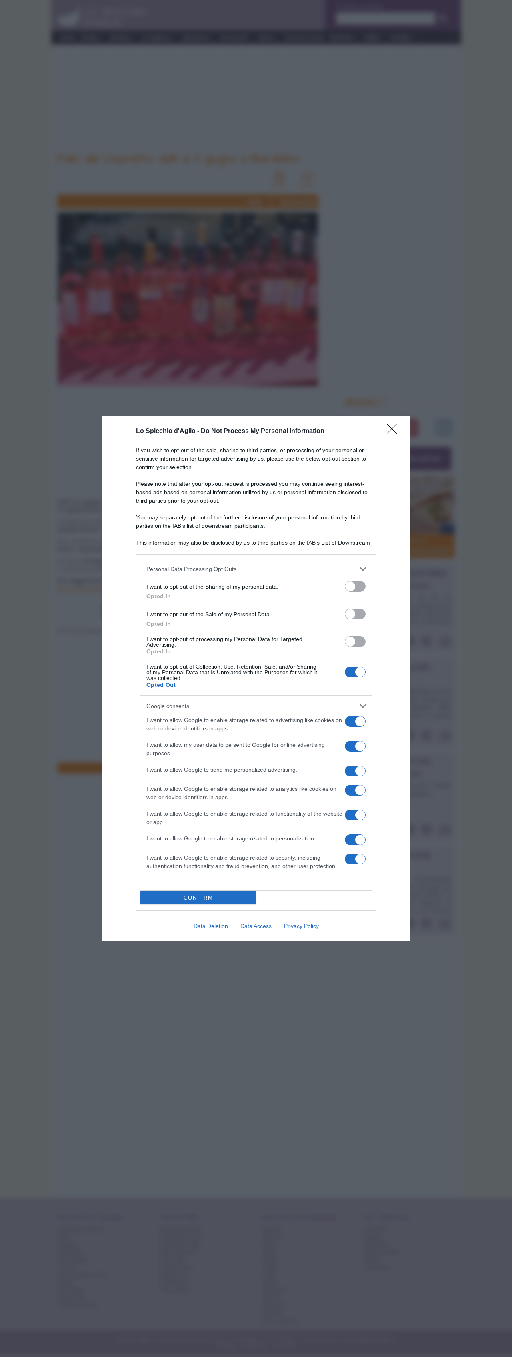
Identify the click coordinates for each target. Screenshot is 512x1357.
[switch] (355, 586)
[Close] (394, 431)
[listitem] (256, 569)
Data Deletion (211, 926)
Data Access (256, 926)
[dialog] (256, 678)
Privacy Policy (301, 926)
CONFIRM (198, 898)
